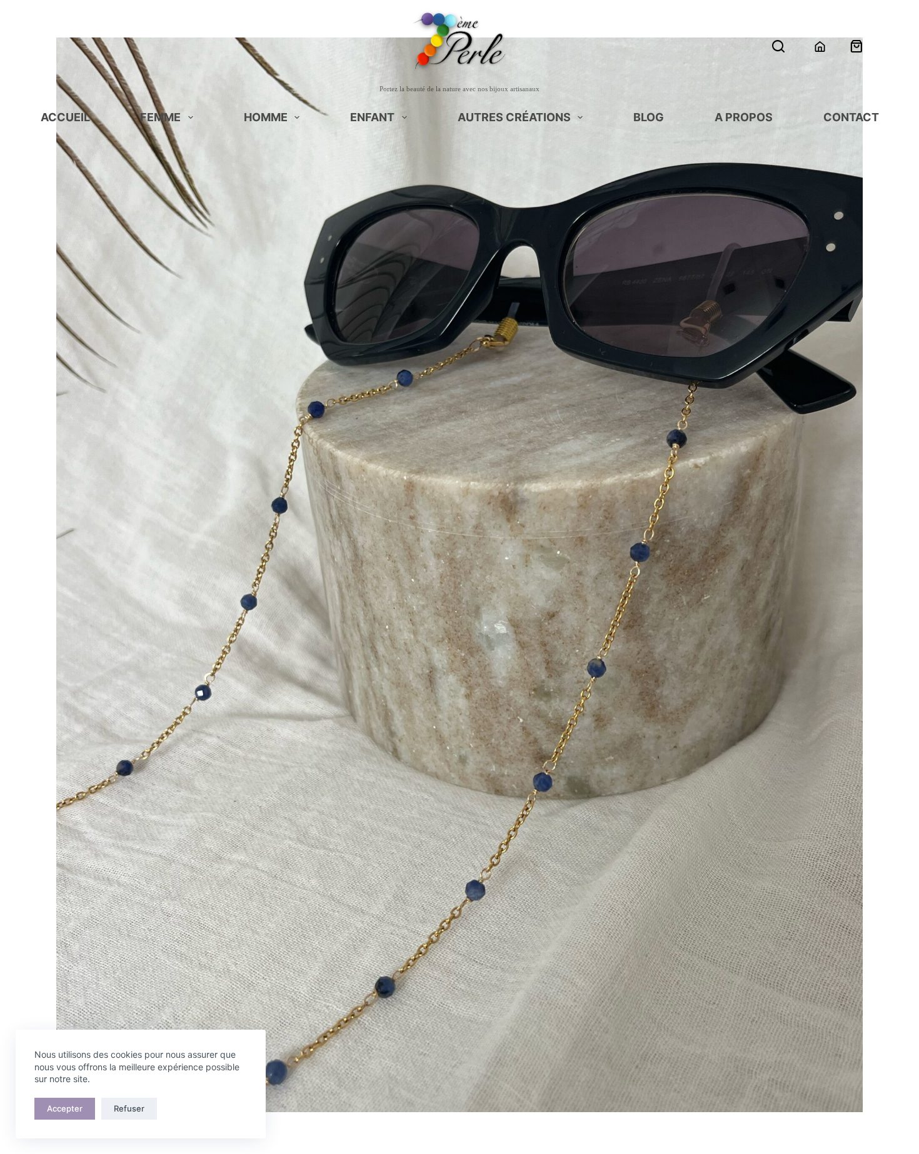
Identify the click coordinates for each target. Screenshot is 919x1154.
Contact (851, 118)
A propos (744, 118)
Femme (160, 118)
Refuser (129, 1108)
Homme (266, 118)
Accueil (65, 118)
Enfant (372, 118)
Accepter (65, 1108)
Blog (648, 118)
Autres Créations (514, 118)
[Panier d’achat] (856, 46)
